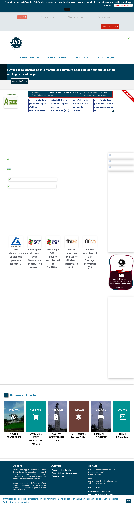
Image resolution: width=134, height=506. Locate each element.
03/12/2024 (104, 93)
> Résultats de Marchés (59, 476)
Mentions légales (94, 487)
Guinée (50, 95)
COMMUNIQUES (107, 57)
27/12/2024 (102, 95)
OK (128, 500)
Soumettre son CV (110, 27)
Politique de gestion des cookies (100, 494)
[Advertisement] (53, 211)
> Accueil (54, 470)
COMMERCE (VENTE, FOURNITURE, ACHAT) (64, 93)
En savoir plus (37, 502)
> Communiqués (71, 473)
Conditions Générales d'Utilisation (101, 492)
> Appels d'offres (57, 473)
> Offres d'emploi (64, 470)
